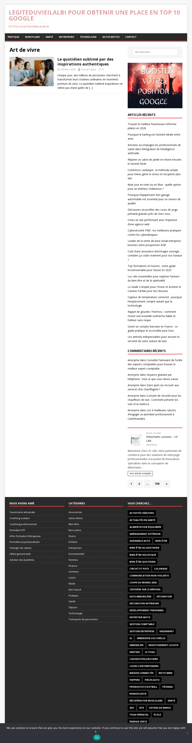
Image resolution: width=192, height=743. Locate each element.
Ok (97, 737)
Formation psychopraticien (25, 542)
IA (131, 638)
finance (73, 565)
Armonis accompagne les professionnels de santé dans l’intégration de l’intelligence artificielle (154, 149)
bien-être (161, 540)
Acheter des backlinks (22, 560)
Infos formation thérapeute (25, 536)
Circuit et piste (139, 568)
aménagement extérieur (145, 534)
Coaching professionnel (23, 524)
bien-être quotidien (142, 561)
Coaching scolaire (20, 518)
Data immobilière (141, 596)
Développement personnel (147, 610)
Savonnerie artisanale (22, 512)
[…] (91, 88)
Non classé (75, 589)
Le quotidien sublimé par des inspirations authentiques (85, 62)
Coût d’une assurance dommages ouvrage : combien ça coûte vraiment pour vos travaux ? (155, 255)
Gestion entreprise (142, 631)
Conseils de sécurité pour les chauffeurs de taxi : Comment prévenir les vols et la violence (154, 400)
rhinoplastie (138, 693)
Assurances (75, 512)
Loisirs (72, 577)
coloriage (160, 568)
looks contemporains (144, 666)
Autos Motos (110, 37)
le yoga (150, 652)
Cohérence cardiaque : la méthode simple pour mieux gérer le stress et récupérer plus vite (154, 174)
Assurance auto (140, 540)
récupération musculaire (146, 700)
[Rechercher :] (155, 52)
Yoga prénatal (139, 714)
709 (157, 483)
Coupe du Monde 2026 (143, 582)
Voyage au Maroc (160, 707)
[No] (187, 733)
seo (132, 707)
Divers (72, 536)
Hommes (74, 571)
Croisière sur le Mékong (145, 589)
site (141, 707)
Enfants (73, 542)
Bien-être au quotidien (144, 547)
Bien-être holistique (143, 554)
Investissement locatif (163, 645)
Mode (72, 583)
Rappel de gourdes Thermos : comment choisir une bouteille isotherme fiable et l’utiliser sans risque (152, 316)
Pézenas (167, 686)
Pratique (13, 37)
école (157, 714)
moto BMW (165, 673)
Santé (49, 37)
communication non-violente (149, 575)
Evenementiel (76, 554)
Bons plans (32, 37)
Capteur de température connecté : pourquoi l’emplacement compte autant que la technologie (155, 301)
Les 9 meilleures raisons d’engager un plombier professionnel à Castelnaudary (152, 414)
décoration (164, 596)
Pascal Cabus (88, 69)
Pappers (135, 680)
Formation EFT (17, 530)
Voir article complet (140, 473)
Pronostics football (143, 686)
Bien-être (74, 524)
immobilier (136, 645)
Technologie (88, 37)
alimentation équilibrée (145, 527)
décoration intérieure (144, 603)
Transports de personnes (83, 619)
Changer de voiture (21, 548)
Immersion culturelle (151, 638)
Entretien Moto (140, 617)
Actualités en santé (142, 520)
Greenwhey (166, 631)
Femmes (73, 560)
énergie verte (138, 721)
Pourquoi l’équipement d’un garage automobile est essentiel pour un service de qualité (154, 199)
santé (171, 700)
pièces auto (152, 680)
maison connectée (142, 673)
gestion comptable (142, 624)
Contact (130, 37)
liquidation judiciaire (144, 659)
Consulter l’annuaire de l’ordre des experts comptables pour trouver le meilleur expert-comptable (155, 364)
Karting (135, 652)
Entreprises (66, 37)
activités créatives (142, 513)
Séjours (73, 607)
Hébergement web (20, 554)
